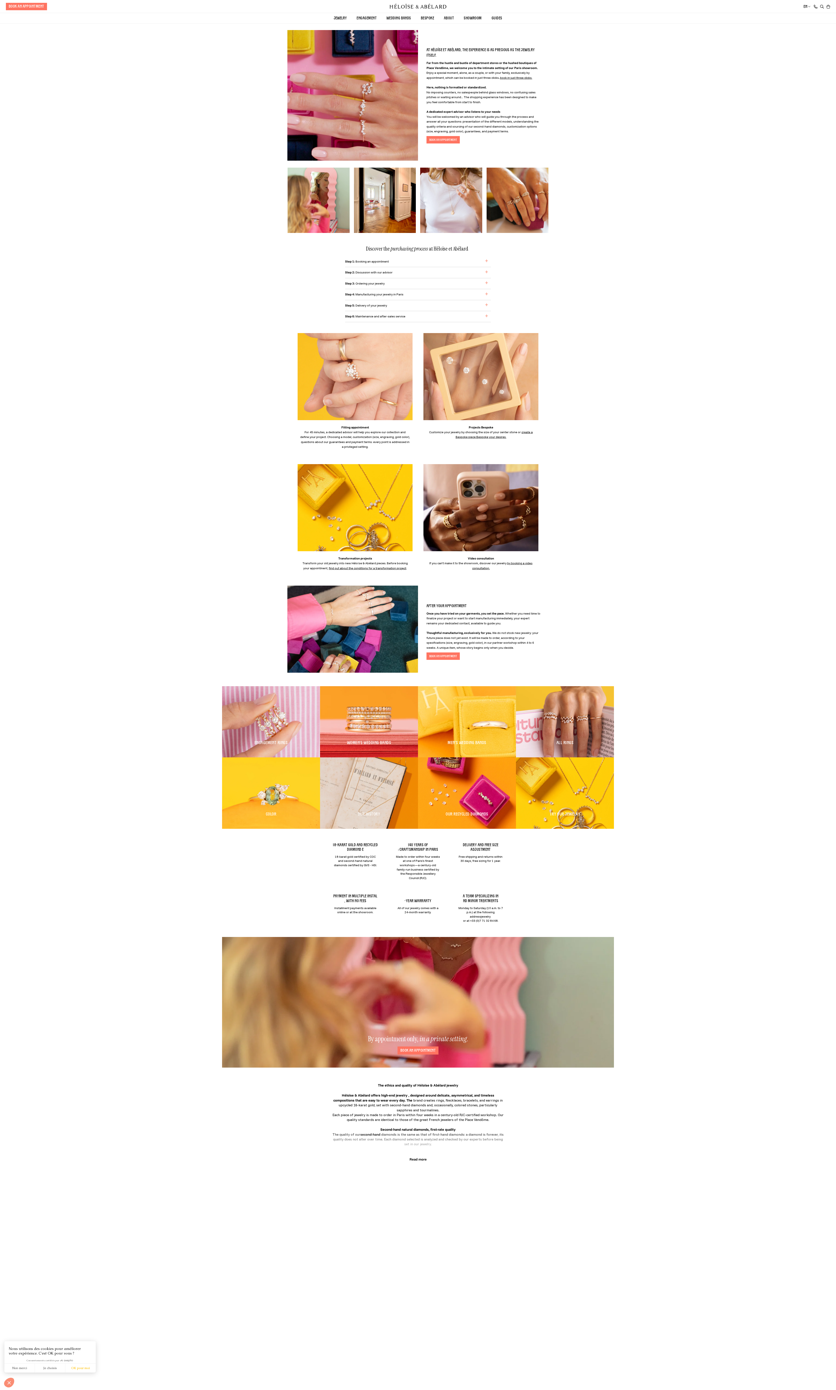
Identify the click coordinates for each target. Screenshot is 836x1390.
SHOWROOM (473, 18)
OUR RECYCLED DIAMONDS (467, 814)
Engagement (367, 18)
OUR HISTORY (369, 814)
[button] (822, 6)
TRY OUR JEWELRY (565, 814)
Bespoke (427, 18)
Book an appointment (418, 1050)
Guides (497, 18)
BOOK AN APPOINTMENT (26, 6)
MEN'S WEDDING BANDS (467, 742)
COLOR (271, 814)
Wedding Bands (398, 18)
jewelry (340, 18)
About (449, 18)
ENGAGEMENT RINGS (271, 742)
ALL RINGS (564, 742)
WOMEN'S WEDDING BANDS (369, 742)
